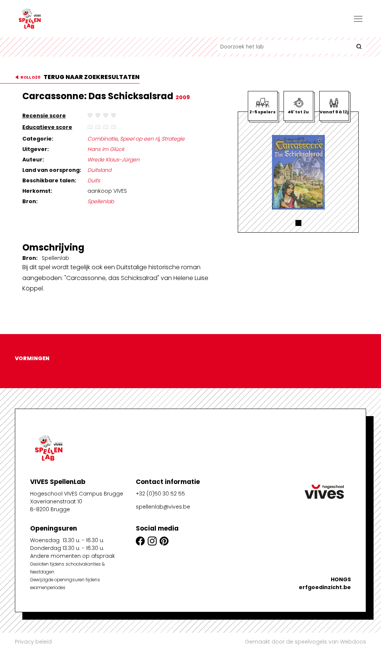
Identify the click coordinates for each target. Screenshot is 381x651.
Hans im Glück (105, 149)
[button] (298, 223)
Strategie (173, 138)
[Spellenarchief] (52, 18)
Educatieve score (47, 127)
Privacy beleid (33, 641)
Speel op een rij (139, 138)
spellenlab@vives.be (163, 506)
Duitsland (99, 170)
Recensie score (44, 115)
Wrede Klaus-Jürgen (113, 159)
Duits (93, 180)
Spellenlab (100, 201)
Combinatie (102, 138)
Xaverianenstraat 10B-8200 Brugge (56, 505)
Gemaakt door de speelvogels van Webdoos (305, 641)
